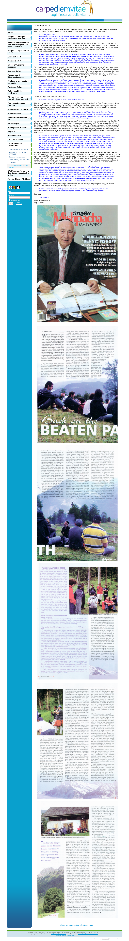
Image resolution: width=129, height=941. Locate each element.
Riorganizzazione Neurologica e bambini (18, 98)
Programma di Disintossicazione (16, 76)
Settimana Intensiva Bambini (16, 104)
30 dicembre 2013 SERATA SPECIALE (18, 153)
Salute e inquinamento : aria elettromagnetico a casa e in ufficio (18, 45)
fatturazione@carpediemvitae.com (88, 934)
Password (10, 195)
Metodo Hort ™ (14, 61)
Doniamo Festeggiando (17, 157)
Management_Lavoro (17, 128)
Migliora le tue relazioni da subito (18, 82)
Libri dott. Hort (14, 57)
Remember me (15, 200)
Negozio (11, 132)
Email (9, 191)
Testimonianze (14, 136)
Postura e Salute (15, 87)
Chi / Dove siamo (15, 140)
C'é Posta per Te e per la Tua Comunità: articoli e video (18, 173)
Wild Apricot (105, 939)
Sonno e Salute (14, 71)
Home (10, 33)
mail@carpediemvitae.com (58, 934)
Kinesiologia (13, 123)
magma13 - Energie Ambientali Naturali (16, 38)
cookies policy (59, 935)
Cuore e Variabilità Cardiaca (16, 66)
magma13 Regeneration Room (18, 52)
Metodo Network (15, 113)
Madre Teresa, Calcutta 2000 (19, 160)
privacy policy (69, 935)
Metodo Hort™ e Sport (18, 109)
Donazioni (12, 162)
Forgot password (19, 203)
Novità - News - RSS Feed (19, 179)
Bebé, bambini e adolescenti (15, 92)
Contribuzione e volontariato (15, 145)
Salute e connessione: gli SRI (19, 118)
